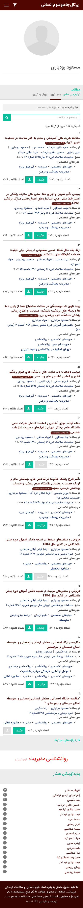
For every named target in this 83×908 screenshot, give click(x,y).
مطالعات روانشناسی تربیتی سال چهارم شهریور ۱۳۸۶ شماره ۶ (39, 605)
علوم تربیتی (40, 615)
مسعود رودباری (19, 147)
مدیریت (42, 166)
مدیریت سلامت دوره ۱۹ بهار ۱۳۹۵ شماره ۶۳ (48, 157)
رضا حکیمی (62, 651)
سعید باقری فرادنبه (57, 147)
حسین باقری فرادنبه (52, 152)
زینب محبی (61, 259)
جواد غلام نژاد (72, 838)
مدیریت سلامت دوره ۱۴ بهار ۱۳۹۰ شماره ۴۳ (48, 502)
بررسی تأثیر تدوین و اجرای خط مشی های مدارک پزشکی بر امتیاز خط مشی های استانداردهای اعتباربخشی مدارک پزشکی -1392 (42, 199)
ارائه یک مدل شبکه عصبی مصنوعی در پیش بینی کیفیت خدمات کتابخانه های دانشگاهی (44, 252)
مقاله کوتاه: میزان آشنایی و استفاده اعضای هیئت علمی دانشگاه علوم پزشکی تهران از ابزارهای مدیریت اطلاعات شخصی (45, 428)
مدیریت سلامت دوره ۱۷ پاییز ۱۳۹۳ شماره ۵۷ (48, 213)
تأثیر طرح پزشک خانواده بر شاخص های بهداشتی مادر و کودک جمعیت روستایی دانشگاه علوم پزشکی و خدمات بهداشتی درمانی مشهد (45, 483)
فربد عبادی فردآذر (28, 152)
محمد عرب (38, 147)
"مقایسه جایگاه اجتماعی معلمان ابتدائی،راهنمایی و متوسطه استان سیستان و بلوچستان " (43, 701)
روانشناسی (41, 339)
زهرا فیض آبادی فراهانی (34, 549)
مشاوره (27, 563)
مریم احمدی (42, 208)
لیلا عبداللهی (61, 437)
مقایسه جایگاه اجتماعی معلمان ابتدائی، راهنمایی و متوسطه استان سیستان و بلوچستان (43, 644)
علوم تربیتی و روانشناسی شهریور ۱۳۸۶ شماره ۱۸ (46, 554)
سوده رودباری (40, 320)
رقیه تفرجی (43, 381)
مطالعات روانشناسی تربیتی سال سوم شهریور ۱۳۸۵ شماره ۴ (40, 656)
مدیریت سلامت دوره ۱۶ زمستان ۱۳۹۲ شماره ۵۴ (46, 269)
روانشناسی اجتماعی (20, 666)
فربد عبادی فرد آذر (40, 493)
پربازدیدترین (40, 94)
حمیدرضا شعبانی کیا (68, 857)
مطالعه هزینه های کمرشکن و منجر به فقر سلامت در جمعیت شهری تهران (42, 140)
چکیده (41, 180)
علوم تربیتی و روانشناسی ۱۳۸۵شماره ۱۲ (51, 713)
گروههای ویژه (26, 166)
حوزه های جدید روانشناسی (53, 344)
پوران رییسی (61, 493)
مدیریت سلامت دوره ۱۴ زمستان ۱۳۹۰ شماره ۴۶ (46, 442)
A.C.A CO (32, 901)
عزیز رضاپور (73, 824)
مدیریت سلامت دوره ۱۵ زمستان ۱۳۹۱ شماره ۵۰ (46, 386)
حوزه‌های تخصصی (61, 166)
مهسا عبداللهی (60, 208)
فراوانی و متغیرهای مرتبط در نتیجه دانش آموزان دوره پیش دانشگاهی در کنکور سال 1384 (42, 542)
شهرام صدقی (44, 259)
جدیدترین (55, 94)
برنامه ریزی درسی (20, 615)
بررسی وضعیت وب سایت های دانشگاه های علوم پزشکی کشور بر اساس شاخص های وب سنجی (44, 374)
